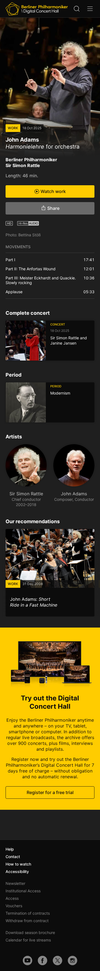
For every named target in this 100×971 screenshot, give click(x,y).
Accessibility (17, 871)
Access (12, 898)
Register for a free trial (50, 792)
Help (10, 849)
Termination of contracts (28, 913)
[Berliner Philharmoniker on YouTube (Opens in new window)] (27, 960)
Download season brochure (30, 932)
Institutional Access (23, 890)
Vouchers (14, 905)
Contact (13, 856)
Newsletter (15, 883)
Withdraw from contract (27, 920)
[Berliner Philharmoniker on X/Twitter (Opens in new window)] (57, 960)
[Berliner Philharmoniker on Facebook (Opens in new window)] (42, 960)
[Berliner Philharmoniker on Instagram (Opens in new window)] (72, 960)
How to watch (18, 864)
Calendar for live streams (28, 940)
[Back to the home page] (37, 8)
